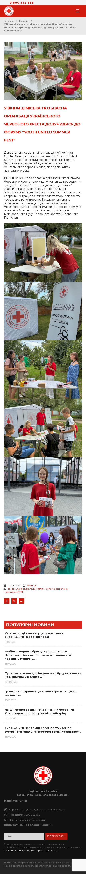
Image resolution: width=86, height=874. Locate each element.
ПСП (20, 592)
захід (22, 588)
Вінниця (13, 588)
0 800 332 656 (22, 2)
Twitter (14, 601)
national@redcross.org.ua (32, 820)
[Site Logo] (10, 11)
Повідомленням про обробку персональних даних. (31, 850)
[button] (79, 11)
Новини (31, 585)
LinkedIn (21, 601)
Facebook (6, 601)
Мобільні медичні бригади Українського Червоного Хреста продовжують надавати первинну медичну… (38, 655)
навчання (42, 588)
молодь (30, 588)
